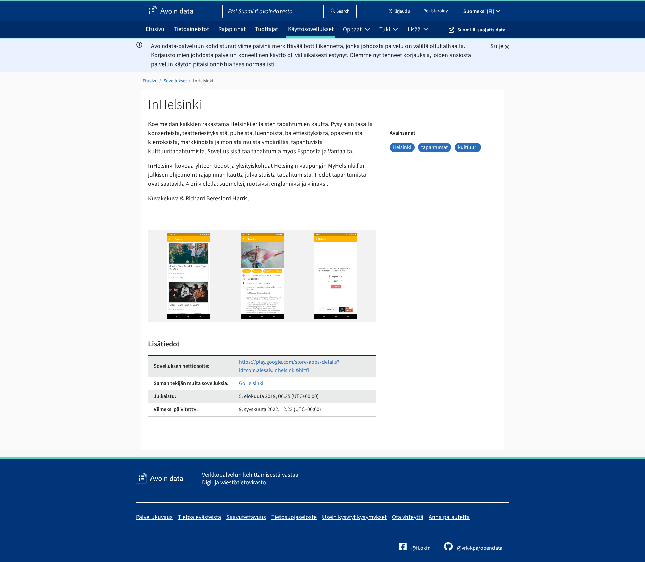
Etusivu (155, 29)
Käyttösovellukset (311, 29)
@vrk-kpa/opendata (479, 548)
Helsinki (402, 147)
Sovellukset (175, 81)
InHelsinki (203, 81)
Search (342, 11)
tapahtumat (434, 147)
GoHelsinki (251, 383)
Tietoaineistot (191, 29)
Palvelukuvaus (154, 517)
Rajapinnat (232, 29)
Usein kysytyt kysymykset (354, 517)
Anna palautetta (449, 517)
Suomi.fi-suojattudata (481, 30)
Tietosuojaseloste (294, 517)
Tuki (385, 29)
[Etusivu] (169, 11)
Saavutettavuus (246, 517)
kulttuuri (468, 147)
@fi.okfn (420, 548)
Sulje (496, 46)
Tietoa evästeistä (199, 517)
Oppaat (353, 29)
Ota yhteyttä (407, 517)
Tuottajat (266, 29)
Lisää (414, 29)
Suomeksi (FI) (479, 11)
